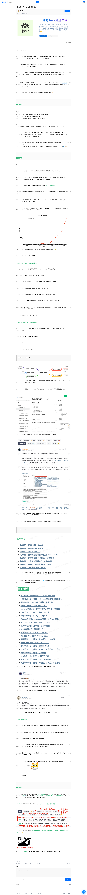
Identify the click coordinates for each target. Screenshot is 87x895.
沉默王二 (22, 11)
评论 (26, 863)
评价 (68, 879)
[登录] (83, 2)
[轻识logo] (4, 2)
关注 (67, 10)
